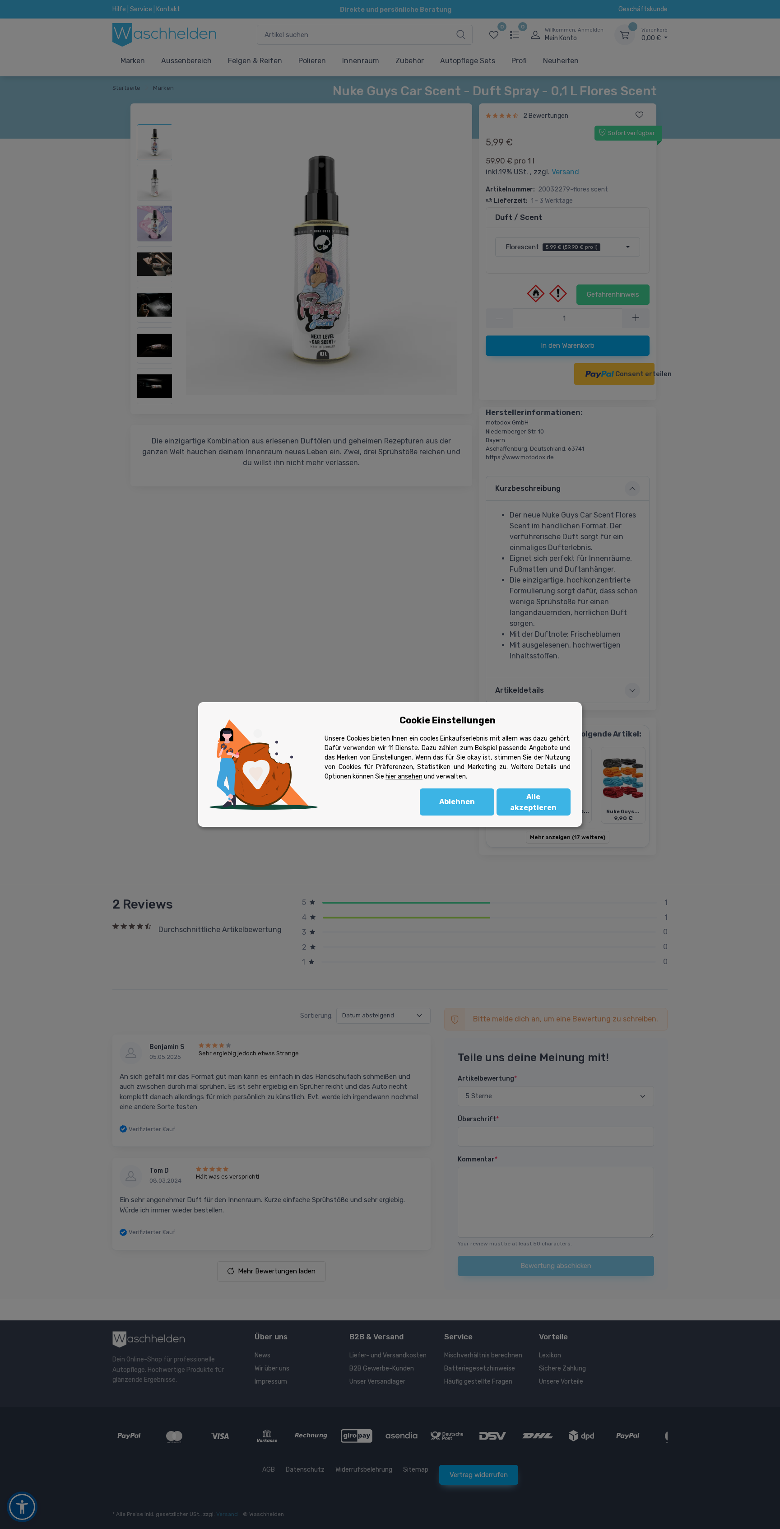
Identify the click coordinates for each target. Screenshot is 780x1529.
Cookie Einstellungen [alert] (447, 720)
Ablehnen (457, 801)
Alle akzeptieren (533, 802)
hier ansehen (403, 776)
